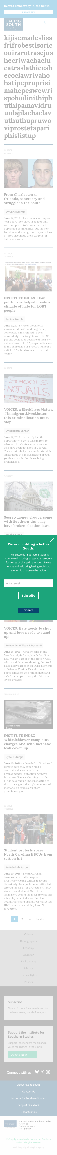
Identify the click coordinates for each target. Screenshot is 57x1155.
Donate (28, 610)
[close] (52, 540)
